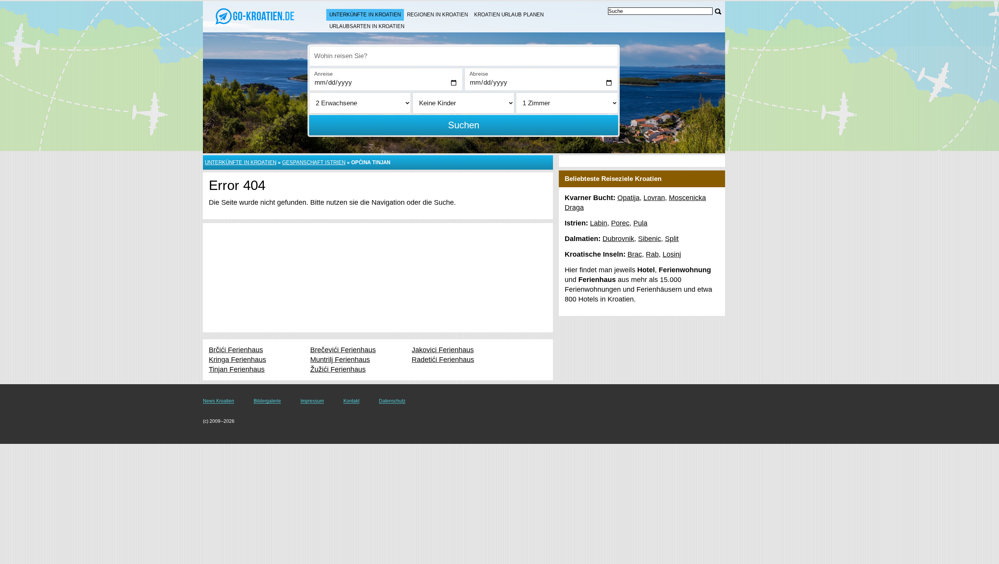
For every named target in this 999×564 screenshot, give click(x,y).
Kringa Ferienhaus (237, 360)
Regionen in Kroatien (437, 15)
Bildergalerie (267, 401)
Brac (634, 254)
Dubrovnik (618, 239)
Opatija (628, 198)
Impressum (312, 401)
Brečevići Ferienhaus (343, 350)
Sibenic (649, 239)
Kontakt (351, 401)
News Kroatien (218, 401)
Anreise (323, 74)
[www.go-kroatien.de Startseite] (257, 16)
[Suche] (718, 11)
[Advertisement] (378, 277)
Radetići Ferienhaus (443, 360)
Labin (598, 223)
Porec (620, 223)
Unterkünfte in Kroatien (365, 15)
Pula (640, 223)
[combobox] (463, 56)
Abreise (478, 74)
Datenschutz (392, 401)
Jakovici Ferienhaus (443, 350)
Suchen (463, 125)
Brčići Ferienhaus (236, 350)
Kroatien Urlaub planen (509, 15)
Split (672, 239)
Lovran (654, 198)
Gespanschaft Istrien (313, 162)
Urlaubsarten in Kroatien (366, 26)
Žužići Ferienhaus (338, 369)
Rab (652, 254)
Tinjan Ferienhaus (237, 369)
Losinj (672, 254)
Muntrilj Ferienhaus (340, 360)
